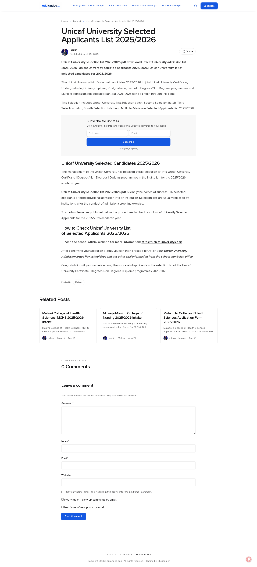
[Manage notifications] (249, 559)
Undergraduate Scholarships (88, 5)
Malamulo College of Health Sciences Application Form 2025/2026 (184, 318)
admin (73, 50)
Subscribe (209, 6)
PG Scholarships (118, 5)
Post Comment (73, 516)
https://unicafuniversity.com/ (161, 242)
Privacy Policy (143, 554)
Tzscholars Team (72, 212)
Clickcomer (164, 561)
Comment (67, 403)
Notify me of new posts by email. (84, 507)
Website (66, 475)
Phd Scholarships (171, 5)
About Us (111, 554)
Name (65, 441)
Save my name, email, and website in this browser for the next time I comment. (109, 492)
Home (64, 21)
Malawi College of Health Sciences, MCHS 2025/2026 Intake (63, 318)
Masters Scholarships (144, 5)
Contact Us (126, 554)
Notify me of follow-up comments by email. (90, 499)
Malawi (77, 21)
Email (64, 458)
